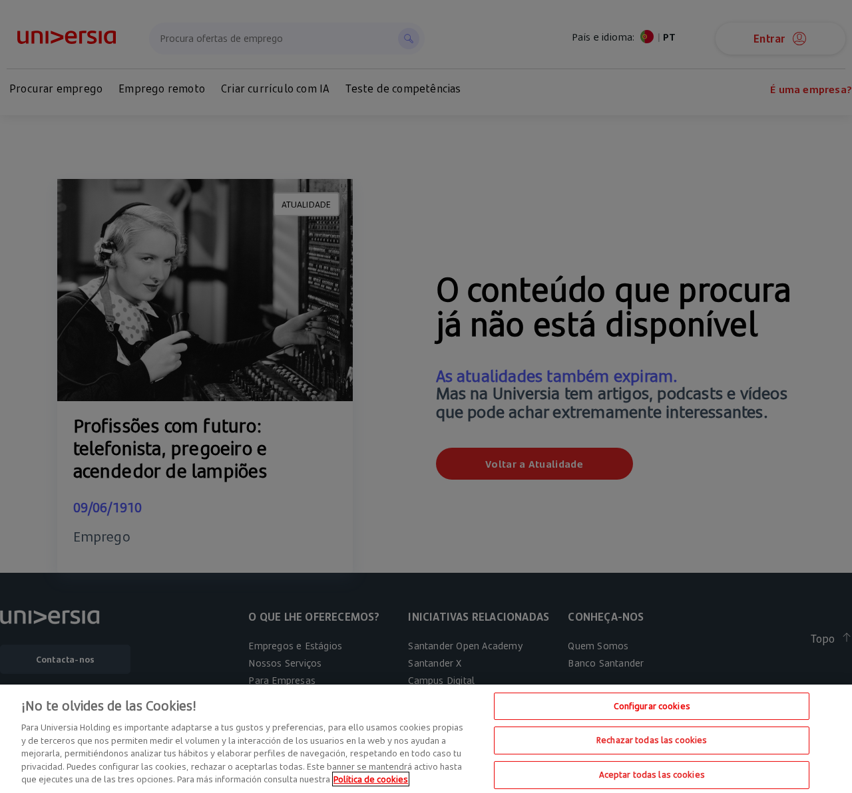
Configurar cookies (652, 706)
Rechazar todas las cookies (651, 740)
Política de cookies (370, 779)
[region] (426, 739)
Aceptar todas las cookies (652, 774)
